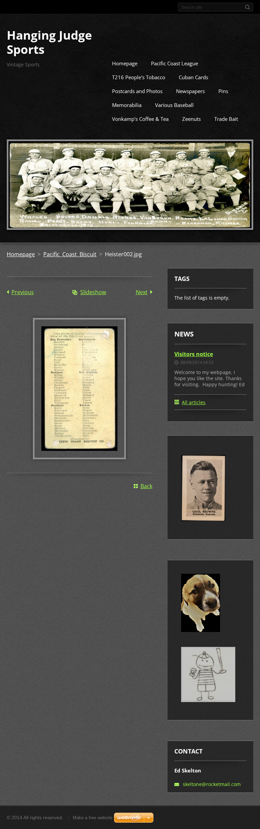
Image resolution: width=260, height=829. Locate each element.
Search (247, 7)
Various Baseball (174, 105)
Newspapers (190, 91)
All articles (193, 402)
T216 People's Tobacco (138, 77)
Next (142, 292)
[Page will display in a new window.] (79, 457)
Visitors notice (193, 354)
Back (146, 486)
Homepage (124, 63)
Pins (223, 91)
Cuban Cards (193, 77)
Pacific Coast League (174, 63)
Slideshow (93, 292)
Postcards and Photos (137, 91)
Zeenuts (191, 118)
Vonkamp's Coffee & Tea (140, 118)
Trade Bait (226, 118)
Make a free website (92, 817)
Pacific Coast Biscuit (69, 254)
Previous (23, 292)
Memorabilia (127, 105)
